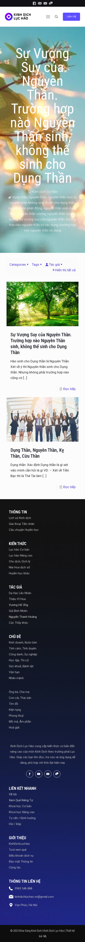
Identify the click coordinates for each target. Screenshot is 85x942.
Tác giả (54, 264)
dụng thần (19, 197)
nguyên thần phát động (25, 208)
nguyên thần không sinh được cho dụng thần (42, 203)
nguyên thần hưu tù (62, 197)
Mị (44, 936)
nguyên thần (38, 197)
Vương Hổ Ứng (18, 605)
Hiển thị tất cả (65, 270)
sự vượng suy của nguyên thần (41, 219)
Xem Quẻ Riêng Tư (21, 800)
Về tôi (13, 794)
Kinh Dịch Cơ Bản (44, 192)
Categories (17, 264)
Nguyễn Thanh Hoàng (23, 617)
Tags (35, 264)
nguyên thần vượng (32, 214)
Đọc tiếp (69, 389)
